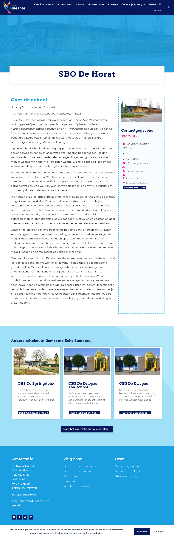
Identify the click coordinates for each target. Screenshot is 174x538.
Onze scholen (64, 4)
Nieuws (80, 4)
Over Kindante (42, 4)
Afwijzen (159, 531)
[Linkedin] (14, 517)
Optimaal (142, 531)
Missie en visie (96, 4)
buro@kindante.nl (24, 494)
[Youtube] (25, 517)
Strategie (112, 4)
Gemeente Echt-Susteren (68, 341)
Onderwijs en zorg (132, 4)
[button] (169, 7)
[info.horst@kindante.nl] (124, 163)
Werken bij (154, 4)
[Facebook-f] (19, 517)
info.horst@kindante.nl (138, 163)
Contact (156, 10)
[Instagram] (31, 517)
